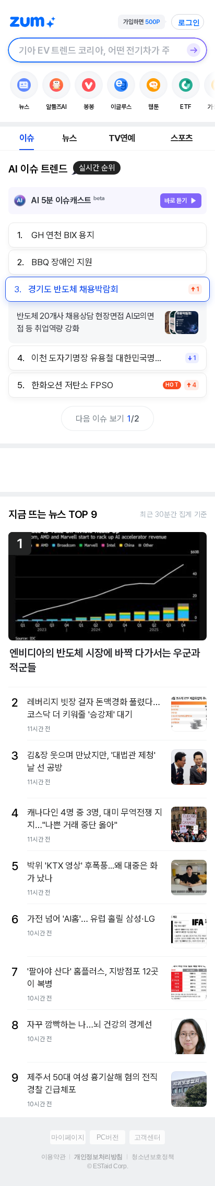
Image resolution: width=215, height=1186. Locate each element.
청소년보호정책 (153, 1156)
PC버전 (107, 1137)
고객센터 (147, 1137)
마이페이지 (67, 1137)
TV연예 (122, 138)
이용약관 (53, 1156)
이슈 (26, 138)
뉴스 (69, 138)
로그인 (189, 22)
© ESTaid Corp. (107, 1166)
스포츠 (182, 138)
